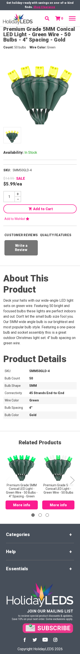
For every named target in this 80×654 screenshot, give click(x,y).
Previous (7, 480)
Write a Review (21, 247)
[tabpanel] (21, 479)
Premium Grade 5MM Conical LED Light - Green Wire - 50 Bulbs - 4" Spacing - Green (22, 490)
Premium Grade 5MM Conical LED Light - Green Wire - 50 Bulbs (58, 488)
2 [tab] (40, 515)
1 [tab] (33, 515)
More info (21, 505)
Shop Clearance (44, 7)
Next (72, 480)
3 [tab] (47, 515)
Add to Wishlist (15, 219)
